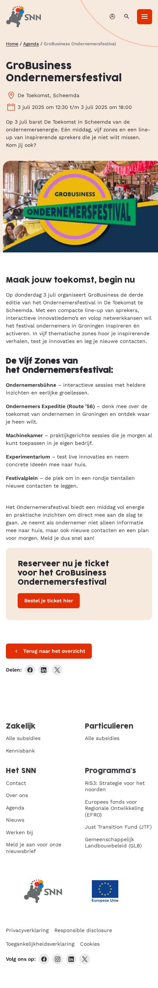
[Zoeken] (126, 16)
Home (12, 43)
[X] (84, 959)
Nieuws (15, 820)
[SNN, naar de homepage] (23, 16)
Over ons (17, 795)
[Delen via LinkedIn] (43, 670)
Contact (16, 783)
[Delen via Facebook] (30, 670)
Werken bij (19, 832)
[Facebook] (44, 959)
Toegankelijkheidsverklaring (40, 944)
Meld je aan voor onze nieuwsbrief (33, 848)
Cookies (90, 944)
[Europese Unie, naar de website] (105, 891)
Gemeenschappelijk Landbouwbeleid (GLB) (113, 842)
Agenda (31, 43)
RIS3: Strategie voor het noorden (115, 786)
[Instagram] (57, 959)
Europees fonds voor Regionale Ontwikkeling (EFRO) (114, 808)
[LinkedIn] (71, 959)
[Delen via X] (57, 670)
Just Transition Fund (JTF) (118, 827)
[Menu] (144, 16)
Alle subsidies (23, 738)
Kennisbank (20, 751)
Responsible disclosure (83, 930)
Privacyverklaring (27, 930)
